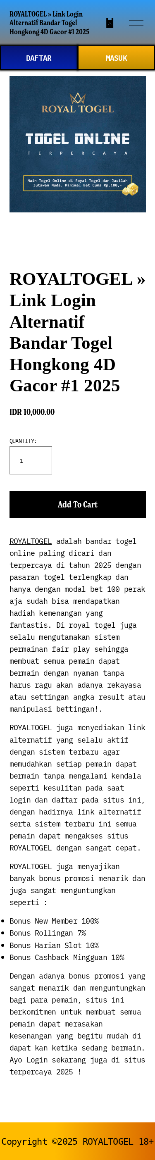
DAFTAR (39, 57)
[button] (78, 504)
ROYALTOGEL (31, 541)
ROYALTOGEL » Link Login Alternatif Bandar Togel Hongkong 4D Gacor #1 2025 (49, 23)
